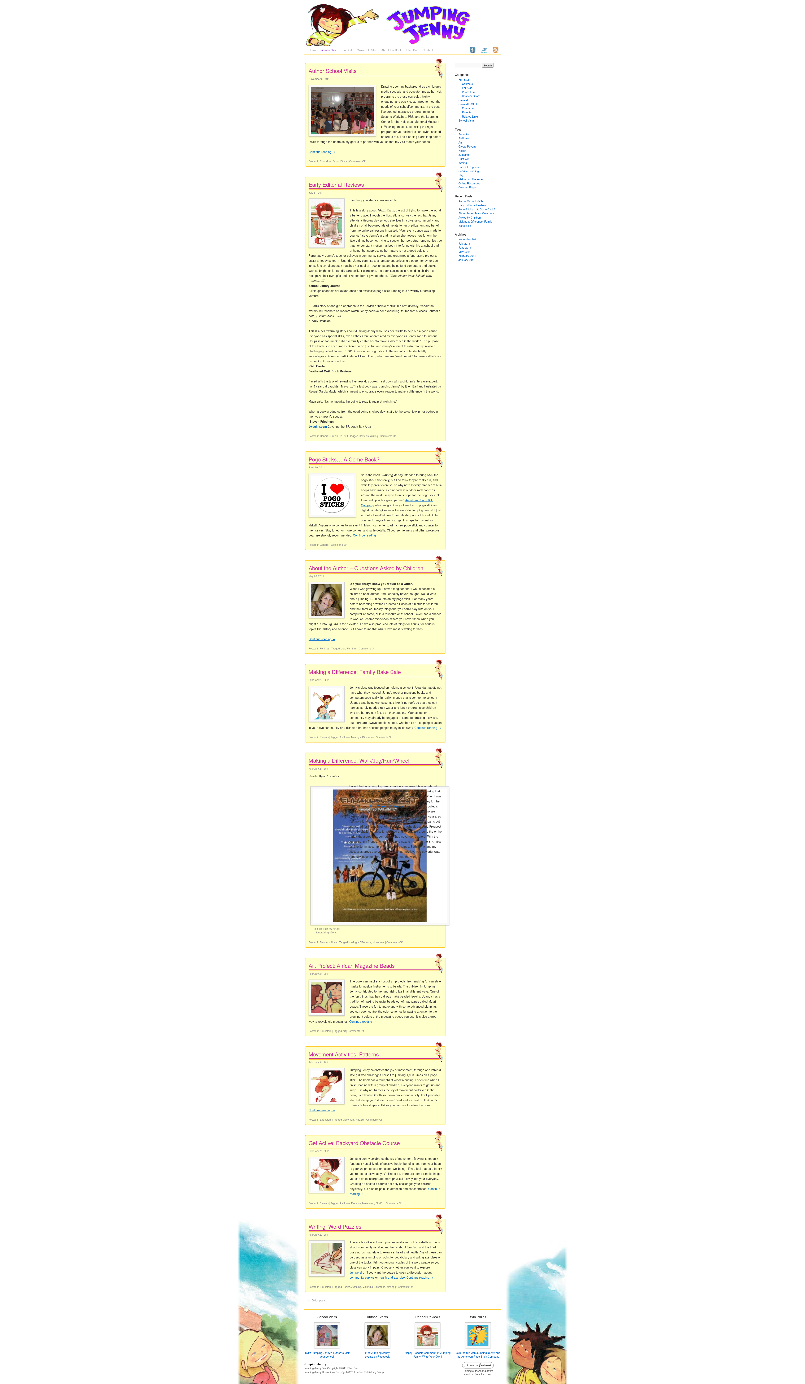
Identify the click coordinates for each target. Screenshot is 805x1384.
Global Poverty (467, 146)
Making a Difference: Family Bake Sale (355, 671)
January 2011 (466, 260)
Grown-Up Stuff (367, 50)
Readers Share (328, 942)
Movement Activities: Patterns (344, 1054)
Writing (374, 436)
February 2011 (467, 256)
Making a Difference (362, 737)
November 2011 (468, 239)
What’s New (328, 50)
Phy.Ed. (360, 1119)
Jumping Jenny (315, 1364)
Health (346, 1286)
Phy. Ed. (463, 175)
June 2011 (464, 247)
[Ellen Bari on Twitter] (484, 49)
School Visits (340, 161)
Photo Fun (468, 92)
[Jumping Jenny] (402, 25)
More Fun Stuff (348, 648)
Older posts (317, 1300)
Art (344, 1031)
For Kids (324, 648)
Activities (464, 134)
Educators (325, 161)
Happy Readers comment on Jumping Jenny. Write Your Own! (428, 1354)
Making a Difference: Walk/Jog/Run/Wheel (359, 760)
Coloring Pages (467, 187)
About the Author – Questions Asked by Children (366, 568)
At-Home (345, 737)
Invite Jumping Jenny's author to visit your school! (327, 1354)
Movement (378, 942)
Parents (324, 737)
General (324, 436)
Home (313, 50)
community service (362, 1277)
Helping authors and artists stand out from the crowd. (478, 1372)
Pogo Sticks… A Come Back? (344, 459)
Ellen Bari (412, 50)
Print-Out (463, 159)
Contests (467, 84)
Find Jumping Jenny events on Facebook (377, 1354)
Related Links (470, 116)
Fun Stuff (347, 50)
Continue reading (322, 152)
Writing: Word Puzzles (335, 1226)
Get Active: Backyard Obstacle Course (354, 1143)
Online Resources (469, 183)
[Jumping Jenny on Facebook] (472, 49)
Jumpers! (356, 1272)
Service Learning (468, 171)
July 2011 (464, 243)
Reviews (364, 436)
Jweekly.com (318, 426)
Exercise (356, 1203)
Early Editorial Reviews (336, 184)
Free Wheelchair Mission (386, 806)
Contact (428, 50)
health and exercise (392, 1277)
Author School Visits (333, 70)
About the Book (391, 50)
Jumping (356, 1286)
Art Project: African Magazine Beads (352, 965)
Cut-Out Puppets (468, 167)
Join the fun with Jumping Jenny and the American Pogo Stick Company (478, 1354)
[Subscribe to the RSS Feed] (495, 49)
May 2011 (464, 252)
